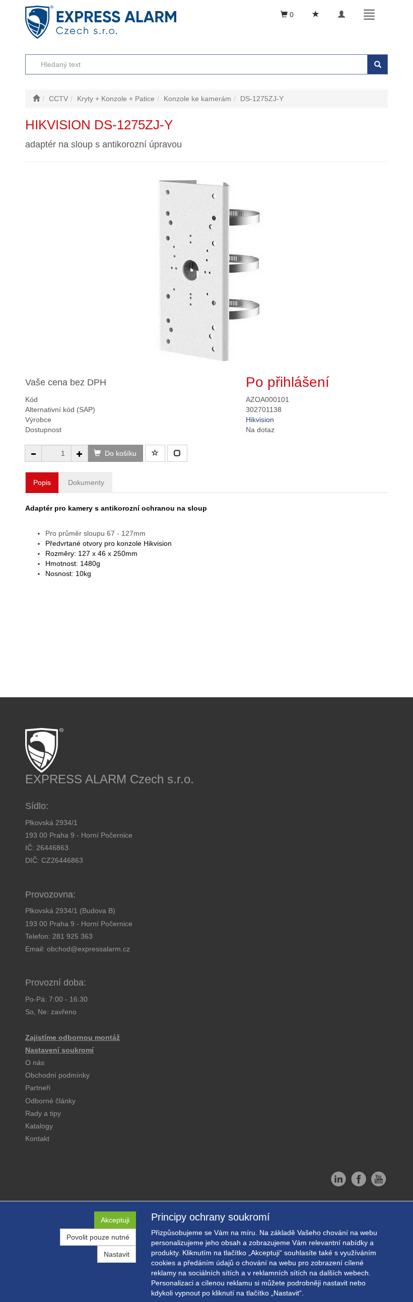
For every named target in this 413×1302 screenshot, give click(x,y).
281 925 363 (72, 936)
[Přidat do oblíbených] (155, 453)
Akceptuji (115, 1220)
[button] (43, 1113)
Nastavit (116, 1254)
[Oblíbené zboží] (316, 15)
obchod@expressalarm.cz (88, 949)
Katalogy (39, 1126)
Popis (42, 482)
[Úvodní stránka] (36, 99)
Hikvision (260, 420)
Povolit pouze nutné (97, 1237)
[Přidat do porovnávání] (177, 453)
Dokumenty (86, 482)
